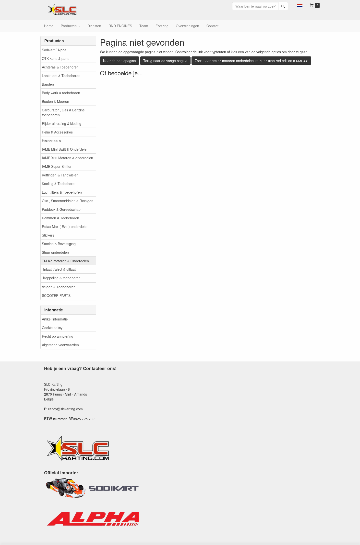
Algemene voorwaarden (60, 344)
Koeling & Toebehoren (59, 183)
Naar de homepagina (119, 60)
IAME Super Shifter (57, 166)
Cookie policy (52, 327)
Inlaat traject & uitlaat (59, 269)
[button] (299, 5)
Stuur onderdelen (55, 252)
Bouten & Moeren (55, 101)
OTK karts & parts (55, 58)
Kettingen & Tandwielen (60, 175)
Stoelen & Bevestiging (59, 243)
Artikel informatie (55, 319)
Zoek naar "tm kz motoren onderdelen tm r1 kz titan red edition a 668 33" (251, 60)
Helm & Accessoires (57, 132)
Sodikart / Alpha (54, 49)
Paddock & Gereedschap (61, 209)
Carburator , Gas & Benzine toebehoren (63, 112)
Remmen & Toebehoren (60, 217)
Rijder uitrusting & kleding (61, 123)
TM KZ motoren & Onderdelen (65, 260)
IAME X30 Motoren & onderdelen (67, 157)
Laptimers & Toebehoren (61, 75)
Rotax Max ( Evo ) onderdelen (65, 226)
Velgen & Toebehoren (58, 286)
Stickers (48, 235)
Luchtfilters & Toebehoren (62, 192)
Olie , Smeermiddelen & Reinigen (67, 200)
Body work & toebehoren (61, 92)
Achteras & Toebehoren (60, 67)
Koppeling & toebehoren (62, 277)
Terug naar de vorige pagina (165, 60)
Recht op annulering (57, 336)
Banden (48, 84)
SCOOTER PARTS (56, 295)
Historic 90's (51, 140)
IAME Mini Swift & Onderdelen (65, 149)
